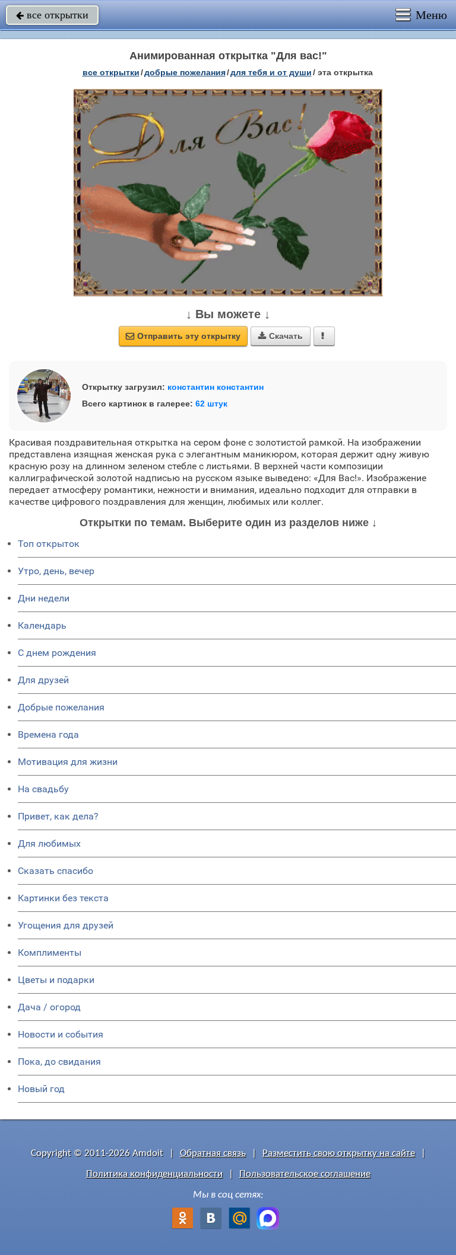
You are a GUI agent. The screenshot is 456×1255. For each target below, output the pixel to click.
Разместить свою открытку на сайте (338, 1153)
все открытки (52, 15)
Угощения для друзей (65, 925)
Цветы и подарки (56, 979)
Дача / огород (49, 1007)
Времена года (48, 734)
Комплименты (49, 952)
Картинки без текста (63, 898)
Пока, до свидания (59, 1061)
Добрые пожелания (61, 707)
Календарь (42, 625)
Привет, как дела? (58, 816)
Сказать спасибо (55, 870)
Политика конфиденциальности (154, 1174)
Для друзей (43, 680)
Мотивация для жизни (68, 761)
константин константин (215, 387)
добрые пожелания (185, 72)
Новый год (41, 1088)
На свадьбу (43, 789)
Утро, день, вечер (56, 571)
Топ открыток (49, 543)
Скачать (280, 336)
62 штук (211, 403)
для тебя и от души (271, 72)
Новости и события (60, 1034)
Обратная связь (213, 1153)
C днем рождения (57, 652)
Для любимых (49, 843)
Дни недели (43, 598)
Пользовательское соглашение (304, 1174)
